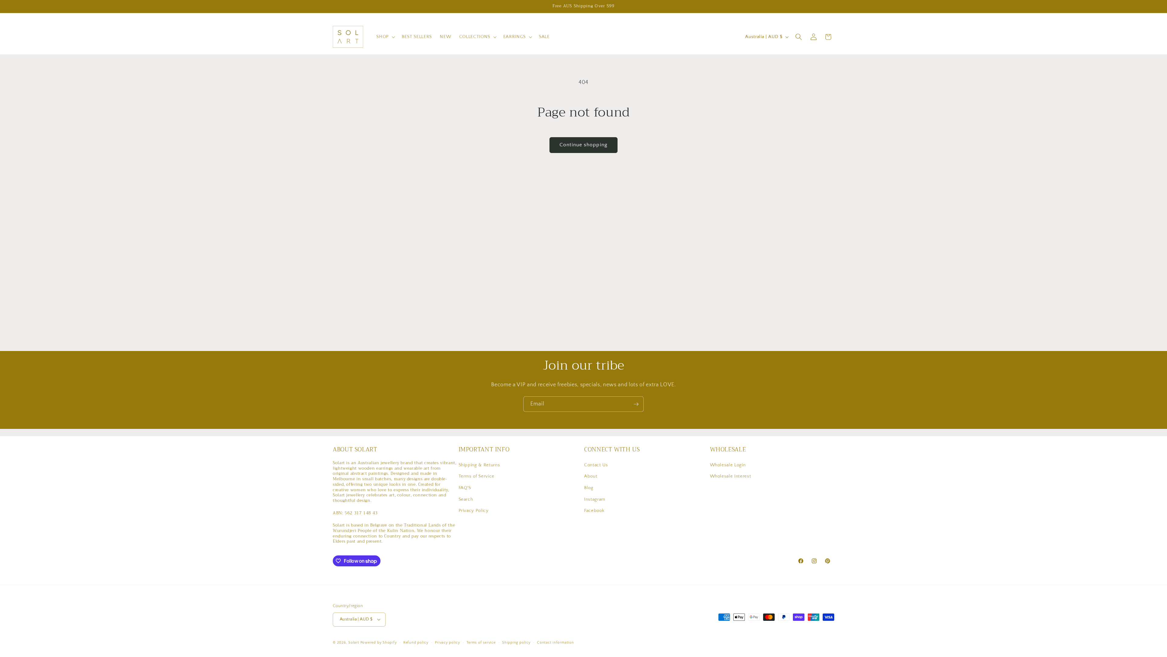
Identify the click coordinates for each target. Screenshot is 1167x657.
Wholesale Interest (730, 476)
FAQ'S (465, 487)
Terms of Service (477, 476)
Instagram (594, 499)
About (590, 476)
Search (466, 499)
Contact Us (596, 465)
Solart (353, 643)
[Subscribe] (636, 404)
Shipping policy (516, 643)
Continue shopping (583, 145)
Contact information (555, 643)
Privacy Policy (474, 510)
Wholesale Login (728, 465)
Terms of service (480, 643)
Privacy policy (447, 643)
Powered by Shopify (378, 643)
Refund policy (416, 643)
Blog (589, 487)
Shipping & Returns (479, 465)
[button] (385, 37)
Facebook (594, 510)
